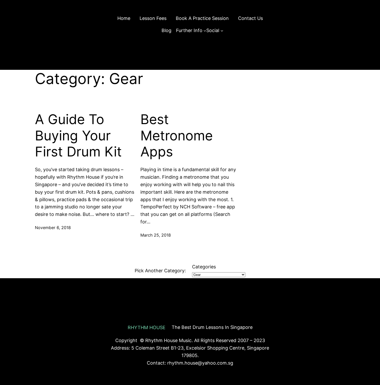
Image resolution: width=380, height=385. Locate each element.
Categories (204, 266)
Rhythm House (146, 327)
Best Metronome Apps (176, 135)
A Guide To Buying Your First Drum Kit (78, 135)
